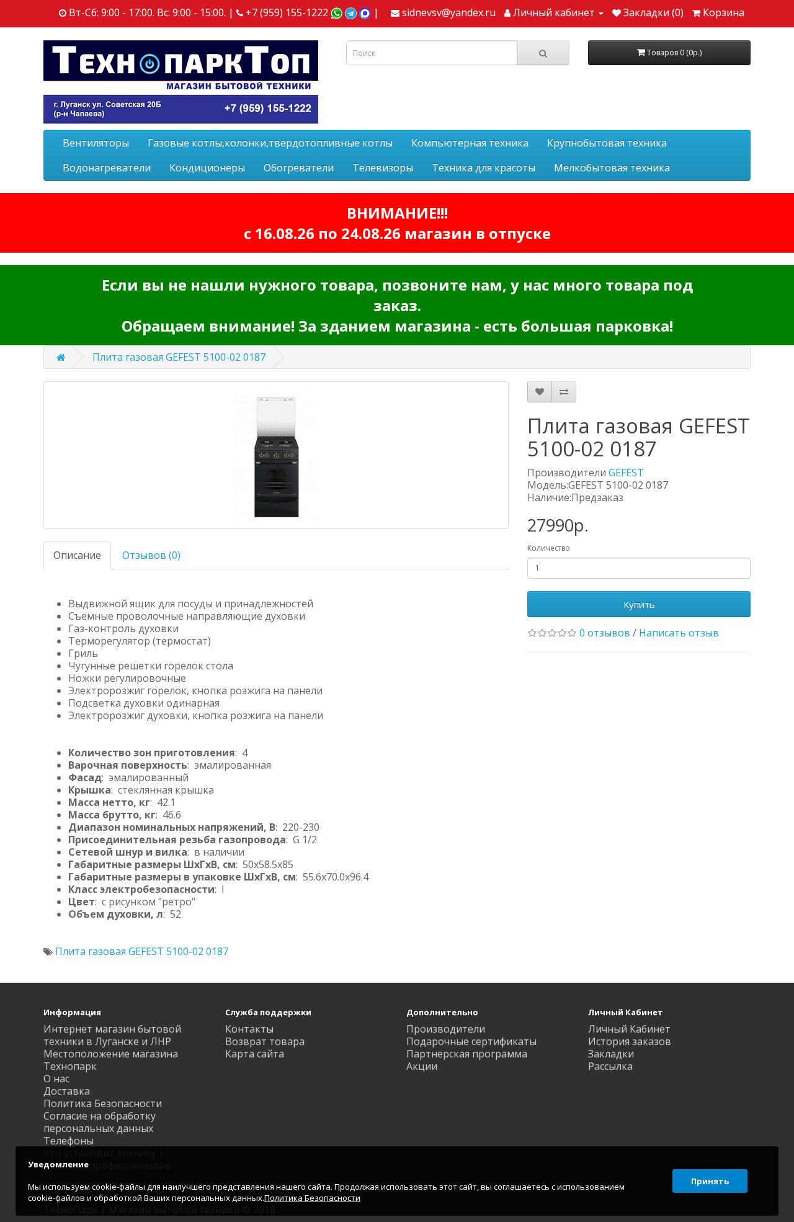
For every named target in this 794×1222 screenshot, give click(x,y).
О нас (56, 1078)
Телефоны (68, 1140)
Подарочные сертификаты (471, 1041)
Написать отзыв (679, 633)
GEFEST (626, 472)
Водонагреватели (107, 167)
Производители (445, 1029)
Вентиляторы (96, 143)
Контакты (249, 1029)
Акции (421, 1066)
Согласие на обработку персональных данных (99, 1122)
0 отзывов (604, 633)
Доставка (66, 1091)
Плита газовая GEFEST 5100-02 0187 (178, 357)
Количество (548, 548)
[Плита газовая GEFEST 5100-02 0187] (276, 455)
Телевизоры (382, 167)
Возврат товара (265, 1041)
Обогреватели (299, 167)
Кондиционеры (207, 167)
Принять (710, 1181)
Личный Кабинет (629, 1029)
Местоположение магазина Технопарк (110, 1060)
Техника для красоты (483, 167)
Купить (639, 604)
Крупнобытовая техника (607, 143)
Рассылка (610, 1066)
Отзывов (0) (151, 555)
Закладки (611, 1054)
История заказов (629, 1041)
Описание (77, 555)
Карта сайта (254, 1054)
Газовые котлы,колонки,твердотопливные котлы (270, 143)
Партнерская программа (466, 1054)
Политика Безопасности (102, 1103)
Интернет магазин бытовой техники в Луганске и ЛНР (112, 1035)
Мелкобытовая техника (612, 167)
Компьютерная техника (470, 143)
